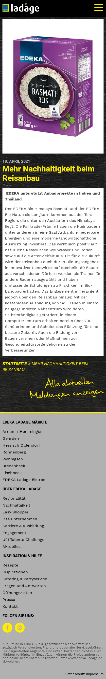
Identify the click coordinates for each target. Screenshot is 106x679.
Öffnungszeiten (17, 592)
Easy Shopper (15, 512)
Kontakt (10, 606)
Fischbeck (12, 472)
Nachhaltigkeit (16, 505)
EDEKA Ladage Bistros (23, 479)
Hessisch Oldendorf (21, 445)
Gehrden (10, 438)
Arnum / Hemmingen (22, 431)
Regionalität (14, 498)
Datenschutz (75, 674)
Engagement (14, 532)
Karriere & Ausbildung (23, 525)
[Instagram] (20, 628)
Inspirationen (15, 572)
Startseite (14, 363)
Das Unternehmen (19, 519)
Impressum (95, 674)
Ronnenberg (14, 452)
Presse (8, 599)
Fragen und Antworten (24, 585)
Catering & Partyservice (24, 579)
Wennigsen (12, 459)
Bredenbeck (13, 466)
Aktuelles (11, 546)
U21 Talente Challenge (23, 539)
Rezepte (10, 565)
